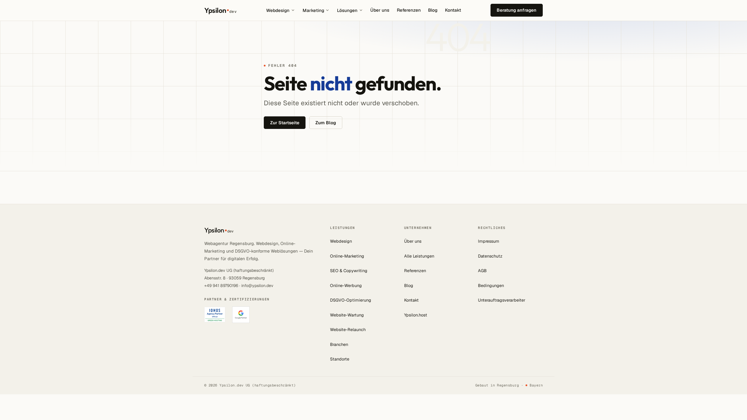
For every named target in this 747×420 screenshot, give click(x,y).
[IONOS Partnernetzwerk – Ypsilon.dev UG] (214, 314)
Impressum (488, 241)
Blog (432, 10)
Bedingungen (491, 285)
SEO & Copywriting (348, 270)
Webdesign (277, 10)
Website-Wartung (347, 315)
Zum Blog (325, 122)
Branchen (339, 344)
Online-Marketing (347, 256)
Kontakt (453, 10)
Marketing (313, 10)
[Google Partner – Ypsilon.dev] (241, 314)
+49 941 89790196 (221, 285)
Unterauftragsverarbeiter (501, 300)
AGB (482, 270)
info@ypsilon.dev (257, 285)
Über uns (379, 10)
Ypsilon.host (415, 315)
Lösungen (347, 10)
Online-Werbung (346, 285)
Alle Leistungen (419, 256)
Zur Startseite (284, 122)
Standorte (339, 359)
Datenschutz (490, 256)
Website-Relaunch (348, 329)
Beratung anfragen (516, 10)
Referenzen (409, 10)
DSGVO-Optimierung (350, 300)
